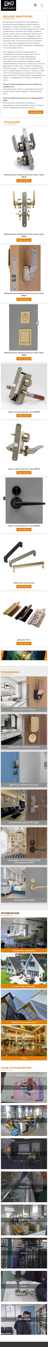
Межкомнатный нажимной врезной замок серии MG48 (24, 353)
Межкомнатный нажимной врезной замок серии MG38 (24, 294)
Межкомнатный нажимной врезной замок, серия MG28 (24, 235)
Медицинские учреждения (24, 950)
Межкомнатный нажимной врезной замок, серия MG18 (24, 176)
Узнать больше (35, 112)
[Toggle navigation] (42, 5)
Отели (24, 1058)
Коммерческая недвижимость (24, 1022)
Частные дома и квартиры (24, 986)
